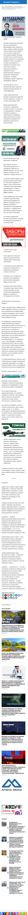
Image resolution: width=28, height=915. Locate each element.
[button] (2, 2)
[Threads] (5, 598)
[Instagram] (11, 598)
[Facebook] (3, 595)
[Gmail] (21, 595)
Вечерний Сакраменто (11, 2)
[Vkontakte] (16, 595)
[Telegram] (13, 598)
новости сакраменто (9, 6)
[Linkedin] (11, 595)
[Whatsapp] (13, 595)
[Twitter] (8, 598)
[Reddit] (8, 595)
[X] (5, 595)
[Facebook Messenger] (19, 595)
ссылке (20, 371)
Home (3, 6)
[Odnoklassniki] (3, 598)
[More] (16, 598)
